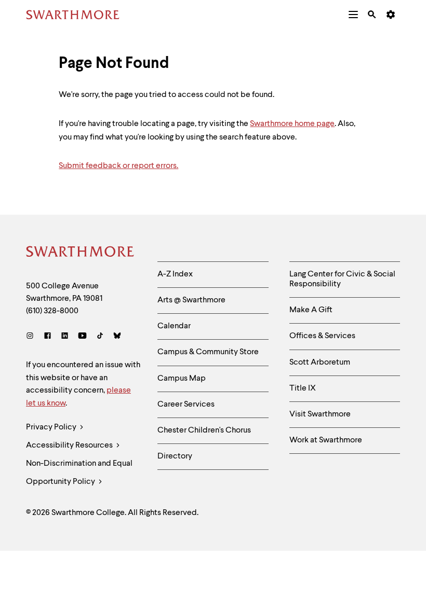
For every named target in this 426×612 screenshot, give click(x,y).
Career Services (186, 404)
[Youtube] (82, 337)
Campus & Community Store (208, 352)
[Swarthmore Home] (80, 253)
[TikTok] (100, 337)
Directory (174, 456)
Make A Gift (310, 310)
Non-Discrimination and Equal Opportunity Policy (79, 473)
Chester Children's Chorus (204, 430)
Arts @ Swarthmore (191, 300)
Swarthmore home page (292, 124)
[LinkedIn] (64, 337)
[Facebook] (47, 337)
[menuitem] (353, 14)
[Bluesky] (117, 337)
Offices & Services (322, 336)
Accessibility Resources (70, 445)
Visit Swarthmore (320, 414)
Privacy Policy (52, 427)
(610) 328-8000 (52, 311)
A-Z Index (175, 274)
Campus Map (181, 378)
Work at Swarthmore (325, 440)
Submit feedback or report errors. (118, 166)
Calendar (174, 326)
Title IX (302, 388)
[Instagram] (32, 337)
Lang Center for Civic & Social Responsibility (342, 279)
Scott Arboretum (319, 362)
